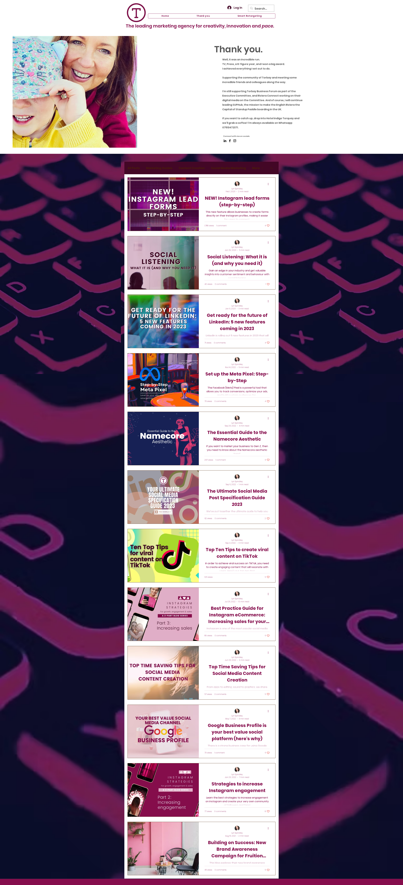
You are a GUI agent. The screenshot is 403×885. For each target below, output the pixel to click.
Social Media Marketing (228, 168)
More (256, 168)
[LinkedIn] (225, 141)
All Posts (134, 168)
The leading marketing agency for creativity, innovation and (200, 26)
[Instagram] (235, 141)
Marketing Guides (159, 168)
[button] (271, 168)
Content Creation (192, 168)
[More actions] (269, 184)
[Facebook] (230, 141)
